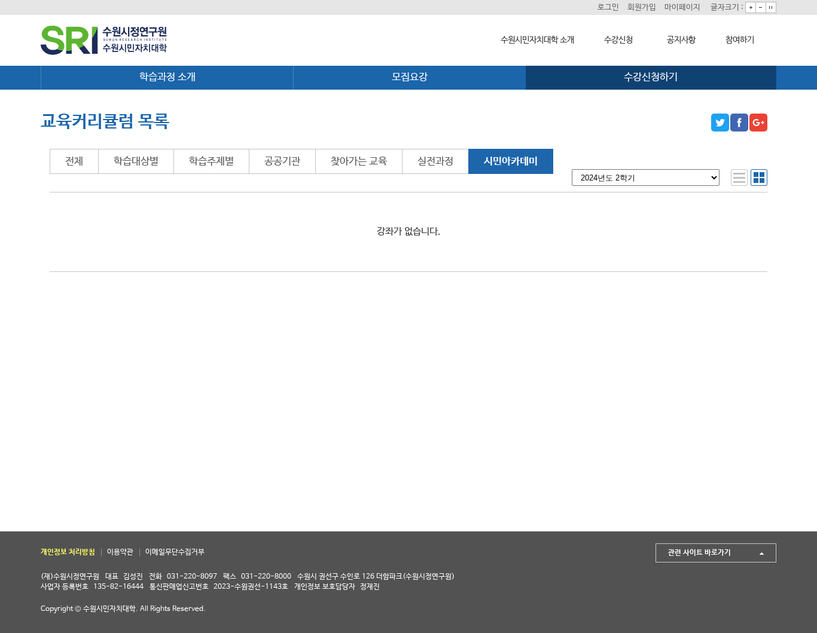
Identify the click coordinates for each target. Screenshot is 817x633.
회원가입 (641, 7)
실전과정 (435, 161)
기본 (771, 7)
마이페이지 (682, 7)
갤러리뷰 (759, 177)
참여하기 (739, 40)
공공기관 (282, 161)
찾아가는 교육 (359, 161)
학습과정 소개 (167, 77)
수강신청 (618, 40)
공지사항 (681, 40)
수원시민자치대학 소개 (537, 40)
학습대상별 (136, 161)
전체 (74, 161)
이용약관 (120, 552)
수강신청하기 (651, 77)
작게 (760, 7)
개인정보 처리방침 (68, 552)
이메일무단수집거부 (175, 552)
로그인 (608, 7)
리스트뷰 (739, 177)
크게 (750, 7)
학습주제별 (211, 161)
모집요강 (410, 77)
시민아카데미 (511, 161)
